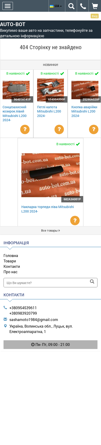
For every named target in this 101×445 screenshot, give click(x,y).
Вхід (94, 16)
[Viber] (50, 357)
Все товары (49, 230)
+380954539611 (23, 307)
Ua (57, 6)
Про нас (11, 271)
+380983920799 (23, 313)
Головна (11, 255)
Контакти (12, 266)
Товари (10, 260)
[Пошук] (92, 282)
